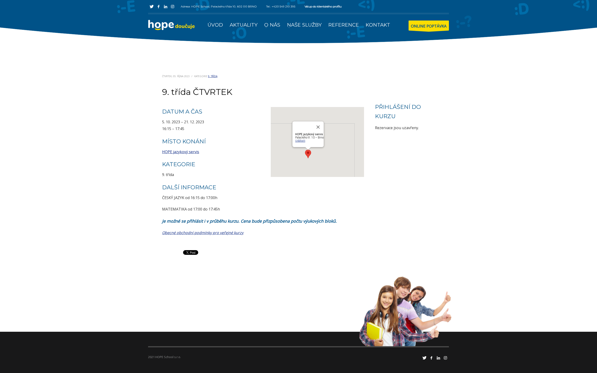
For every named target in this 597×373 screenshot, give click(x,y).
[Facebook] (158, 6)
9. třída (212, 76)
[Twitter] (151, 6)
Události (300, 140)
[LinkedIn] (165, 6)
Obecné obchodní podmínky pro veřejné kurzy (202, 232)
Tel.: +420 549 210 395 (280, 6)
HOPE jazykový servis (180, 151)
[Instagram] (172, 6)
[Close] (318, 127)
